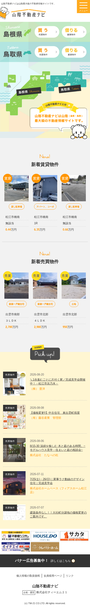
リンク (70, 575)
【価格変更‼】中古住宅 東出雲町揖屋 (55, 412)
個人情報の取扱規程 (28, 575)
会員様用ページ (53, 575)
